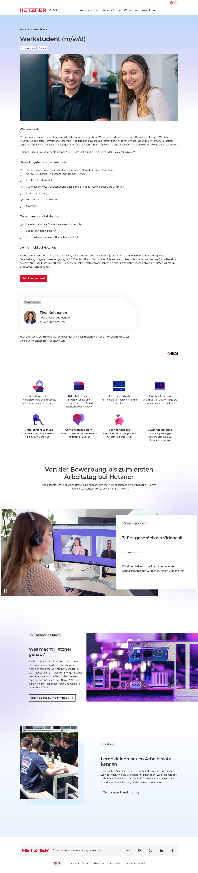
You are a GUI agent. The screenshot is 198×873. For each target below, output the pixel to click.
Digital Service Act (135, 863)
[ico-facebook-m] (173, 850)
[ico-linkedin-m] (161, 850)
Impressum (99, 863)
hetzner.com (72, 863)
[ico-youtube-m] (139, 850)
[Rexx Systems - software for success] (172, 353)
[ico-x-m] (150, 850)
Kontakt (86, 863)
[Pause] (5, 590)
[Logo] (35, 850)
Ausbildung (149, 10)
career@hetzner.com (87, 336)
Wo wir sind (131, 10)
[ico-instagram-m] (128, 850)
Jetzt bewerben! (33, 278)
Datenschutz (115, 863)
